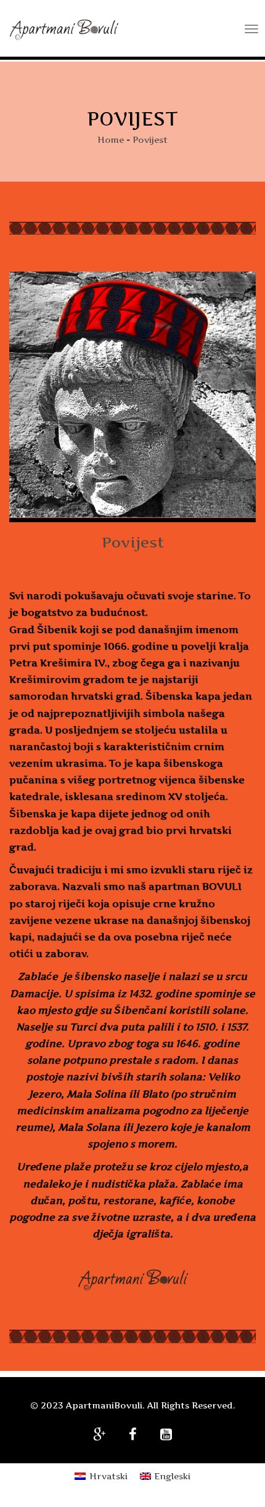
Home (110, 139)
